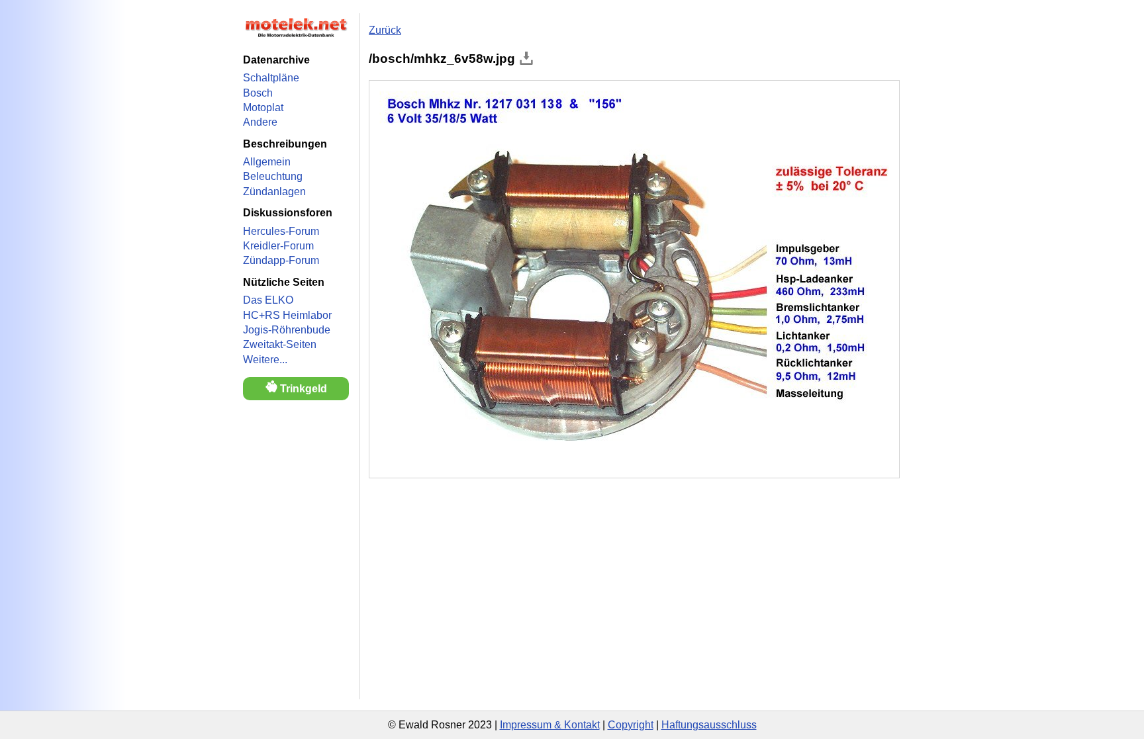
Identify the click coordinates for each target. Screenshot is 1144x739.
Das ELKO (268, 300)
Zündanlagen (274, 191)
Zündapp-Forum (281, 260)
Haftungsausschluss (709, 724)
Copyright (630, 724)
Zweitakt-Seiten (279, 344)
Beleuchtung (273, 176)
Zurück (385, 30)
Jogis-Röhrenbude (286, 329)
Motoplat (263, 107)
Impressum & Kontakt (550, 724)
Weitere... (265, 359)
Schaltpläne (271, 77)
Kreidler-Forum (278, 245)
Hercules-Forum (281, 231)
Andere (260, 122)
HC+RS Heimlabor (287, 315)
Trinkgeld (302, 388)
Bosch (258, 93)
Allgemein (267, 161)
